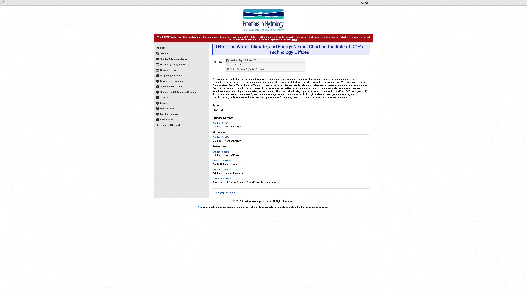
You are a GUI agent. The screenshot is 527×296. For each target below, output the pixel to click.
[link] (366, 2)
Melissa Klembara (221, 178)
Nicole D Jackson (221, 160)
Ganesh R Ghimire (221, 169)
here (294, 39)
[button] (215, 61)
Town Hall (225, 192)
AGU (200, 207)
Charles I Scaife (220, 123)
